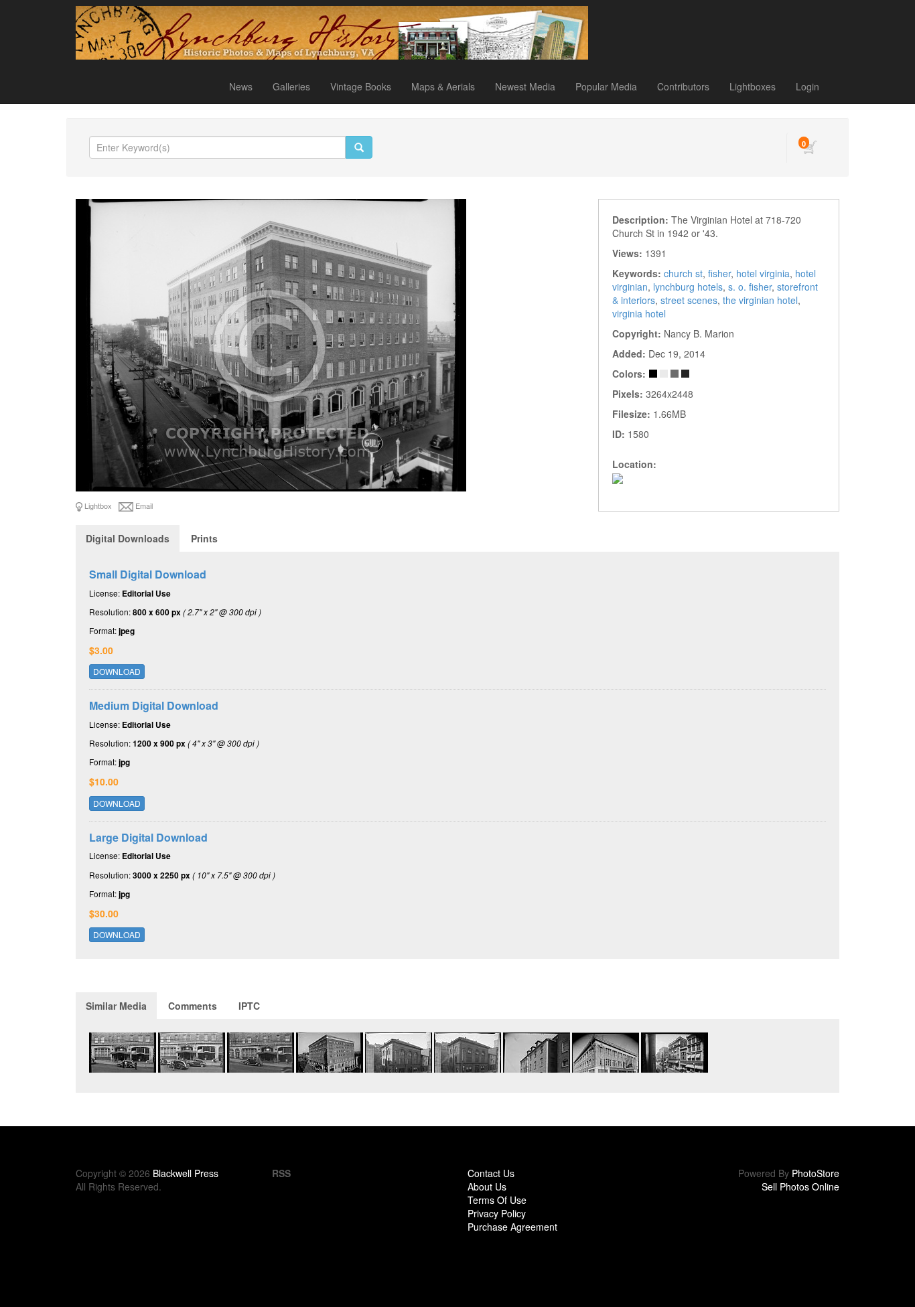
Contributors (683, 86)
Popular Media (606, 86)
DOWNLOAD (117, 671)
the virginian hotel (760, 300)
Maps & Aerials (443, 86)
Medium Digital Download (153, 705)
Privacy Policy (497, 1213)
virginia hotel (639, 313)
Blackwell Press (185, 1173)
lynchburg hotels (688, 286)
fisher (719, 273)
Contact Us (491, 1173)
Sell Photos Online (800, 1186)
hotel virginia (763, 273)
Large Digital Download (148, 837)
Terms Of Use (497, 1200)
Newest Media (525, 86)
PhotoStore (815, 1173)
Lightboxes (752, 86)
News (241, 86)
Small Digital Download (147, 574)
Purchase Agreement (512, 1226)
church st (683, 273)
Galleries (291, 86)
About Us (487, 1186)
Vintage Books (360, 86)
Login (807, 86)
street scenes (688, 300)
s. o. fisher (750, 286)
